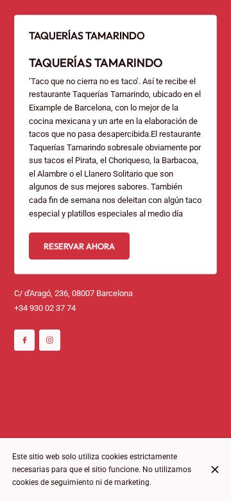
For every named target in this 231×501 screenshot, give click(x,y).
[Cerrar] (214, 469)
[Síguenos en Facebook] (24, 340)
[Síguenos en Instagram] (49, 340)
